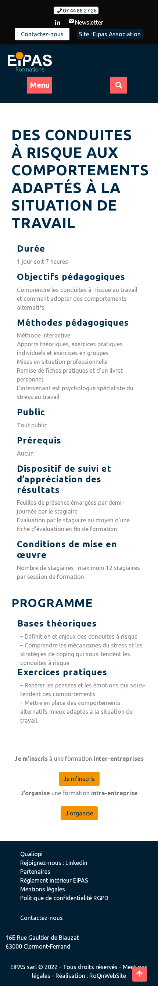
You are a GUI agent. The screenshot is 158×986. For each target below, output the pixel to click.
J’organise (79, 813)
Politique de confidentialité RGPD (64, 898)
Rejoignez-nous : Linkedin (53, 862)
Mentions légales (42, 889)
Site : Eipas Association (110, 34)
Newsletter (89, 22)
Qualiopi (31, 854)
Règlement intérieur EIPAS (54, 880)
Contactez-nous (42, 34)
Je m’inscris (79, 778)
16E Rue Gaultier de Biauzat (42, 937)
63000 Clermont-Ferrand (38, 946)
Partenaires (35, 871)
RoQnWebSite (107, 975)
